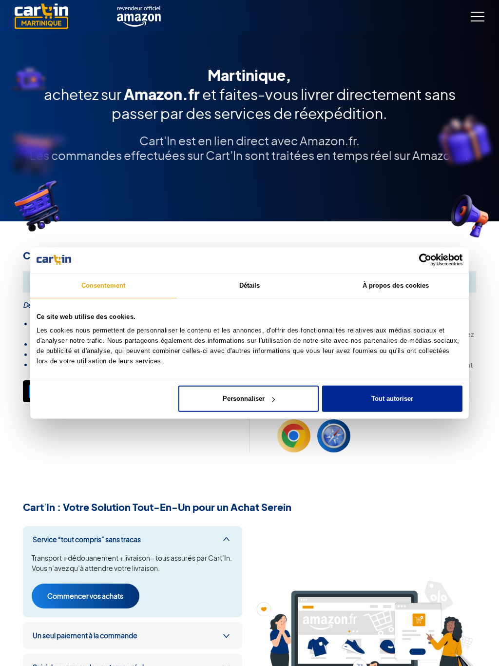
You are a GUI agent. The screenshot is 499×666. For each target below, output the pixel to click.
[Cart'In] (41, 16)
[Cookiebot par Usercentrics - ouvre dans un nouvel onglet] (419, 260)
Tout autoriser (392, 398)
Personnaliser (244, 398)
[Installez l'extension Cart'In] (293, 435)
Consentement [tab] (103, 285)
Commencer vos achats (85, 595)
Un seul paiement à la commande (85, 635)
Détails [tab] (249, 285)
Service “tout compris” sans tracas (87, 539)
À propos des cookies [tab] (396, 285)
